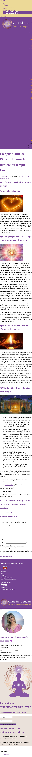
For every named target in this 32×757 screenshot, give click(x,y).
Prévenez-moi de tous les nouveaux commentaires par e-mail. (12, 547)
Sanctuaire (4, 584)
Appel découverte (8, 7)
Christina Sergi (7, 176)
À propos (6, 4)
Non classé (23, 176)
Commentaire (5, 526)
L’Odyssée (4, 585)
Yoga (2, 501)
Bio (2, 573)
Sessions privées (6, 582)
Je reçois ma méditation (6, 652)
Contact (5, 5)
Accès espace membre (8, 589)
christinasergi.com (6, 512)
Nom (2, 539)
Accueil (3, 571)
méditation (10, 501)
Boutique (6, 8)
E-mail (3, 542)
